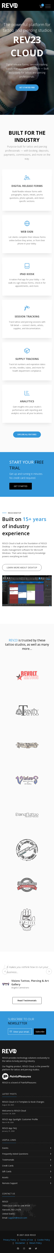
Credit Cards (8, 1165)
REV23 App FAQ (9, 1128)
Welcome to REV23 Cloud (14, 1110)
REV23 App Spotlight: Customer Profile (20, 1119)
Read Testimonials (27, 1000)
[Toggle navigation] (48, 6)
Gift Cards (6, 1171)
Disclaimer (20, 1243)
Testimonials (8, 1159)
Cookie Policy (43, 1239)
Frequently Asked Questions (15, 1153)
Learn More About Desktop (22, 567)
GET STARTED (20, 486)
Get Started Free (27, 87)
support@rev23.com (17, 1217)
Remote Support (10, 1183)
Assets (5, 1177)
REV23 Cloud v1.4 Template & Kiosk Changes (23, 1101)
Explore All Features (27, 434)
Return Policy (35, 1243)
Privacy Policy (9, 1239)
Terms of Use (26, 1239)
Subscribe (40, 1031)
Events (5, 1148)
